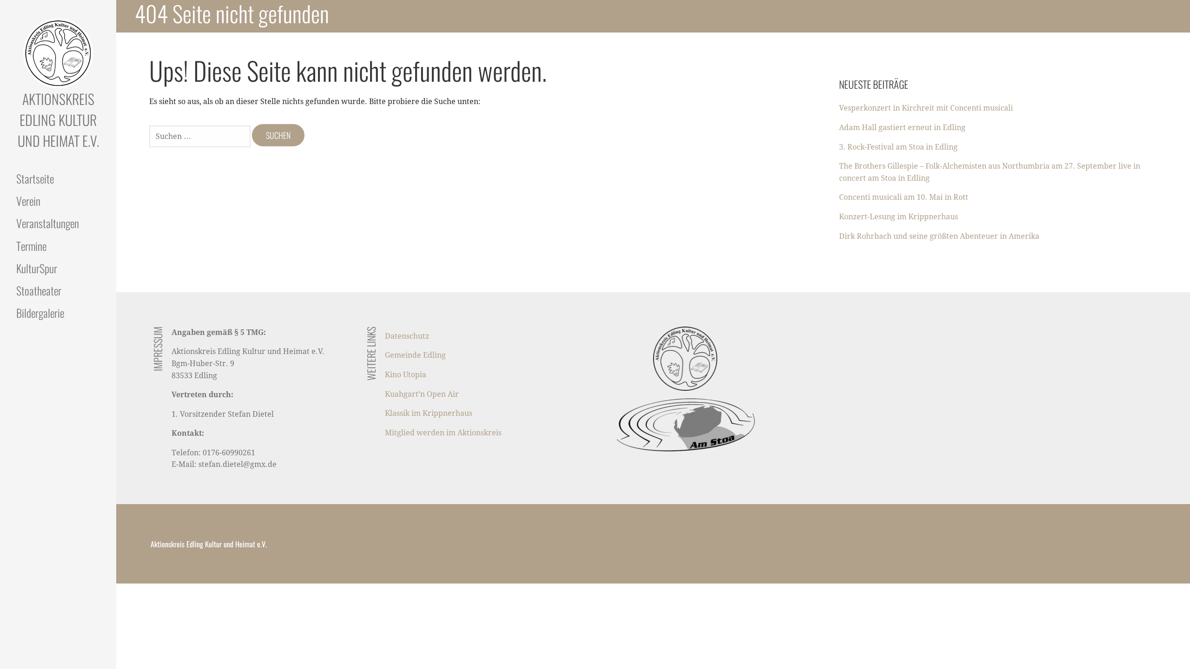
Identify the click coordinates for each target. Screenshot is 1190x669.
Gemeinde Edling (415, 355)
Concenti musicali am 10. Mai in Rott (903, 197)
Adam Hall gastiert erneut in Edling (902, 127)
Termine (31, 245)
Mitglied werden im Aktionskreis (443, 432)
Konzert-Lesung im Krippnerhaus (898, 216)
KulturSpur (36, 268)
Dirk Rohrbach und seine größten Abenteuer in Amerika (939, 236)
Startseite (35, 178)
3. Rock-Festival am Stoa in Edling (898, 147)
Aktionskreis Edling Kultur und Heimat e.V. (58, 119)
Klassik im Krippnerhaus (428, 413)
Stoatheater (38, 290)
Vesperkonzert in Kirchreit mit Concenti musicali (926, 108)
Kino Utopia (405, 374)
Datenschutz (407, 336)
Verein (28, 200)
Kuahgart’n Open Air (422, 394)
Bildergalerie (40, 312)
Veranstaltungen (47, 223)
